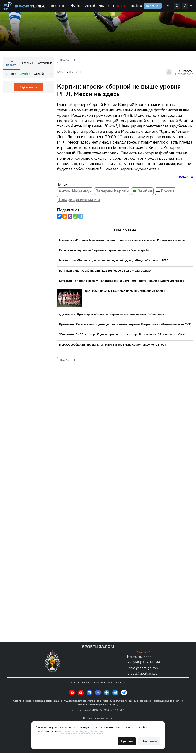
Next (51, 73)
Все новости (59, 6)
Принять (127, 741)
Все (13, 74)
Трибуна (136, 6)
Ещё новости (28, 87)
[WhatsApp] (75, 216)
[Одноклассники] (64, 216)
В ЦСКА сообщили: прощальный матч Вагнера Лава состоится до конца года (112, 345)
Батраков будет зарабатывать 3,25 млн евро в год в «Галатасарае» (105, 271)
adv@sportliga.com (144, 668)
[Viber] (70, 216)
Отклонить (149, 741)
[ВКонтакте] (59, 216)
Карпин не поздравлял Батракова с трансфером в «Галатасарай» (104, 250)
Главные (27, 62)
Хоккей (90, 6)
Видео (150, 6)
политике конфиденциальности (81, 731)
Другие (104, 6)
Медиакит (144, 651)
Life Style (119, 6)
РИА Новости (184, 71)
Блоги (61, 72)
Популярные (44, 62)
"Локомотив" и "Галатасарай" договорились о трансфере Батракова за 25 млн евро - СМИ (122, 334)
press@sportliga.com (143, 673)
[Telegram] (80, 216)
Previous (6, 73)
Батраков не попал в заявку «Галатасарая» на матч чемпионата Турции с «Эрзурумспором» (122, 281)
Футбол (76, 6)
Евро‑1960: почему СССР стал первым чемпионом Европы (124, 291)
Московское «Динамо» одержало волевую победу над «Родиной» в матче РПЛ (113, 260)
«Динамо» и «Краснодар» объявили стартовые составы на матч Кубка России (112, 314)
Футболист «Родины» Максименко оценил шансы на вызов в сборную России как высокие (122, 240)
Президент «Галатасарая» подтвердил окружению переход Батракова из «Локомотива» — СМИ (125, 324)
